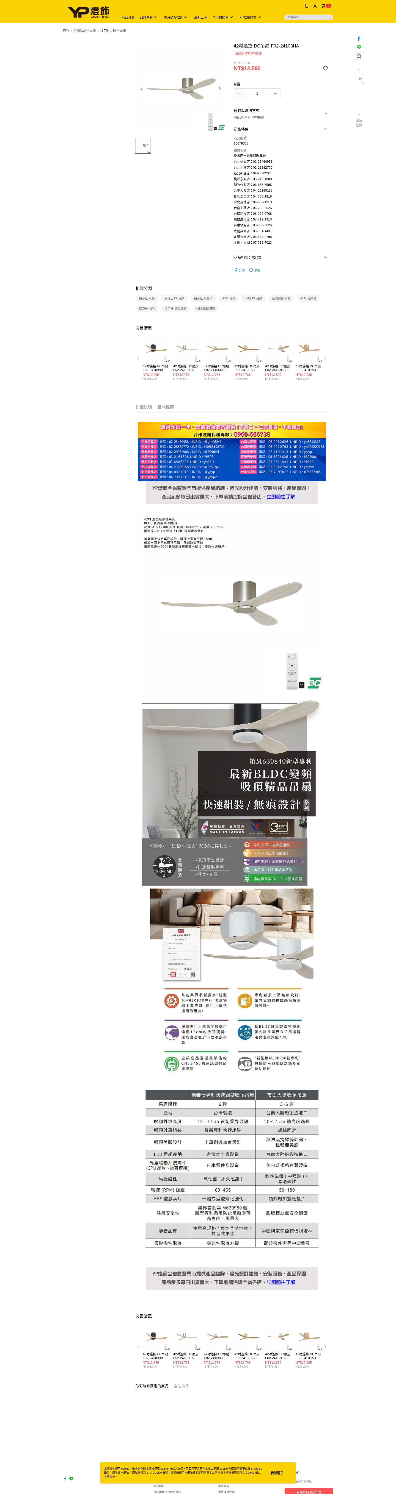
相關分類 (143, 288)
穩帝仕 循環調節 (175, 308)
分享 (242, 270)
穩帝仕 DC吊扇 (174, 298)
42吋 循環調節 (205, 308)
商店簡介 (159, 1486)
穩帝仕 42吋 (147, 308)
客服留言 (223, 1486)
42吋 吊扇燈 (308, 298)
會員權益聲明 (226, 1492)
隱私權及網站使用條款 (167, 1492)
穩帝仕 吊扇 (147, 298)
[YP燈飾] (88, 12)
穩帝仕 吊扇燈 (203, 298)
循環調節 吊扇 (281, 298)
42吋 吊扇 (228, 298)
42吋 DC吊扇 (253, 298)
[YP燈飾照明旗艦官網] (232, 484)
